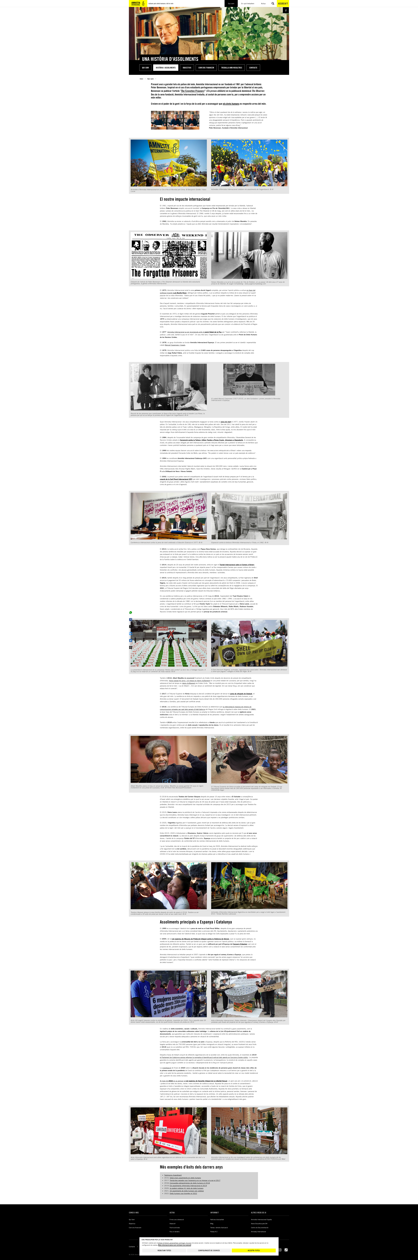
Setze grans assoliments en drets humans (185, 1178)
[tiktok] (286, 1250)
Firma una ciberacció (177, 1219)
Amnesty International (258, 1231)
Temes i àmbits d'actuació (219, 1227)
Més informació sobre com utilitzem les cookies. (175, 1245)
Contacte (253, 67)
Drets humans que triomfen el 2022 (183, 1193)
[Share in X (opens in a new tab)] (130, 626)
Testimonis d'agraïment (173, 1175)
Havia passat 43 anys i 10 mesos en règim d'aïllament (189, 680)
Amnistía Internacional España (261, 1219)
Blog (211, 1223)
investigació (166, 1068)
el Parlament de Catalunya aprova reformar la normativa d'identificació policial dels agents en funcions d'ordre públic (204, 1057)
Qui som (145, 67)
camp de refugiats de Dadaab (241, 693)
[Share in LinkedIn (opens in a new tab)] (130, 640)
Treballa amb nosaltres (231, 67)
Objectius (187, 67)
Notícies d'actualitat (217, 1219)
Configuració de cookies (209, 1250)
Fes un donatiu (175, 1231)
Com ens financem (206, 67)
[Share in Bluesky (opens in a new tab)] (130, 633)
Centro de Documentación (259, 1227)
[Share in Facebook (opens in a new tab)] (130, 619)
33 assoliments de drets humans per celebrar (187, 1191)
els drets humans (231, 103)
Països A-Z (213, 1231)
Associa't (283, 3)
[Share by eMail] (130, 647)
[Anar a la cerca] (273, 3)
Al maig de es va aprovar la (193, 1081)
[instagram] (280, 1250)
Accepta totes (254, 1250)
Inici (141, 79)
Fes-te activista (175, 1227)
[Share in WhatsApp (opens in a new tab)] (130, 612)
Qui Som (132, 1219)
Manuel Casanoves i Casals (175, 345)
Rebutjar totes (164, 1250)
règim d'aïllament (188, 683)
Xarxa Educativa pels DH (259, 1223)
